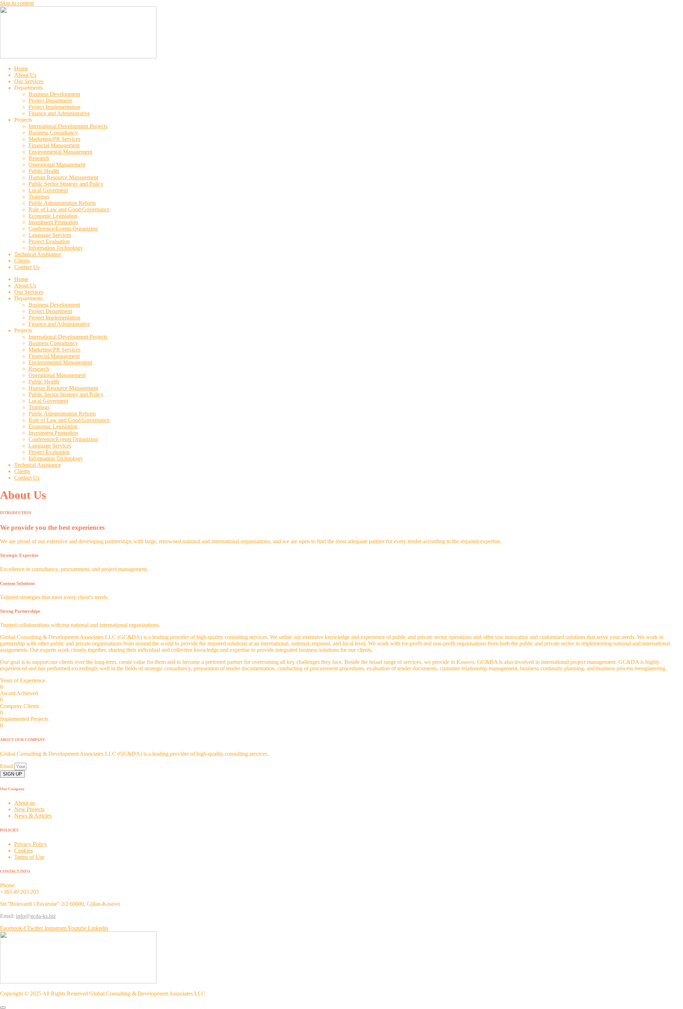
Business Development (54, 94)
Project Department (50, 100)
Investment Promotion (53, 222)
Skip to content (17, 3)
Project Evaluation (49, 241)
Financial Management (54, 145)
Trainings (38, 197)
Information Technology (55, 248)
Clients (22, 261)
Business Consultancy (53, 133)
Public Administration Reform (62, 203)
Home (21, 68)
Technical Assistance (37, 254)
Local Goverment (48, 190)
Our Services (28, 81)
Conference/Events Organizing (63, 229)
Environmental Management (60, 152)
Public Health (43, 171)
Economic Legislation (53, 216)
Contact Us (26, 267)
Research (38, 158)
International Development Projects (67, 126)
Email (7, 766)
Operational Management (56, 165)
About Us (25, 75)
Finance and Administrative (59, 113)
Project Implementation (54, 107)
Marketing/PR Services (54, 139)
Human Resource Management (63, 177)
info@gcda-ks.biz (36, 916)
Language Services (49, 235)
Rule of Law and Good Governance (69, 209)
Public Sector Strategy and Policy (66, 184)
